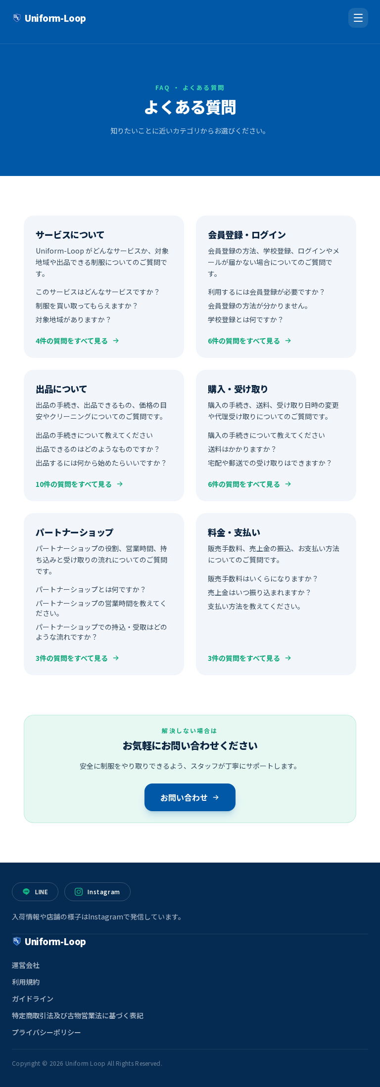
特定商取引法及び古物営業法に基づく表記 (77, 1015)
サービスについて (70, 234)
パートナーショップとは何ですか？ (91, 589)
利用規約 (26, 982)
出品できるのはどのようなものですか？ (98, 449)
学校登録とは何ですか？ (246, 319)
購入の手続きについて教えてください (266, 435)
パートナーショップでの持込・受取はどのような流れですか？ (101, 632)
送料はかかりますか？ (242, 449)
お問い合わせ (184, 797)
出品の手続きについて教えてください (94, 435)
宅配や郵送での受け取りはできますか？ (270, 463)
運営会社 (26, 965)
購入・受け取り (238, 388)
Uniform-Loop (55, 17)
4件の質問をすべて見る (72, 341)
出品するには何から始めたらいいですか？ (101, 463)
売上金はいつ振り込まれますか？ (260, 592)
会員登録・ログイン (247, 234)
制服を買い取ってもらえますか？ (87, 305)
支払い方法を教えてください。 (256, 605)
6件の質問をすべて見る (244, 341)
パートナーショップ (75, 531)
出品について (61, 388)
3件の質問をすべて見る (72, 658)
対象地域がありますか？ (74, 319)
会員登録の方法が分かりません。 (260, 305)
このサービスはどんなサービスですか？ (98, 292)
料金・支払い (234, 531)
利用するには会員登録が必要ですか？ (267, 292)
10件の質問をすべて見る (74, 484)
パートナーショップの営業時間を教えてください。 (101, 608)
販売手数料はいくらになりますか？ (263, 578)
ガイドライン (32, 998)
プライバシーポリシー (46, 1032)
